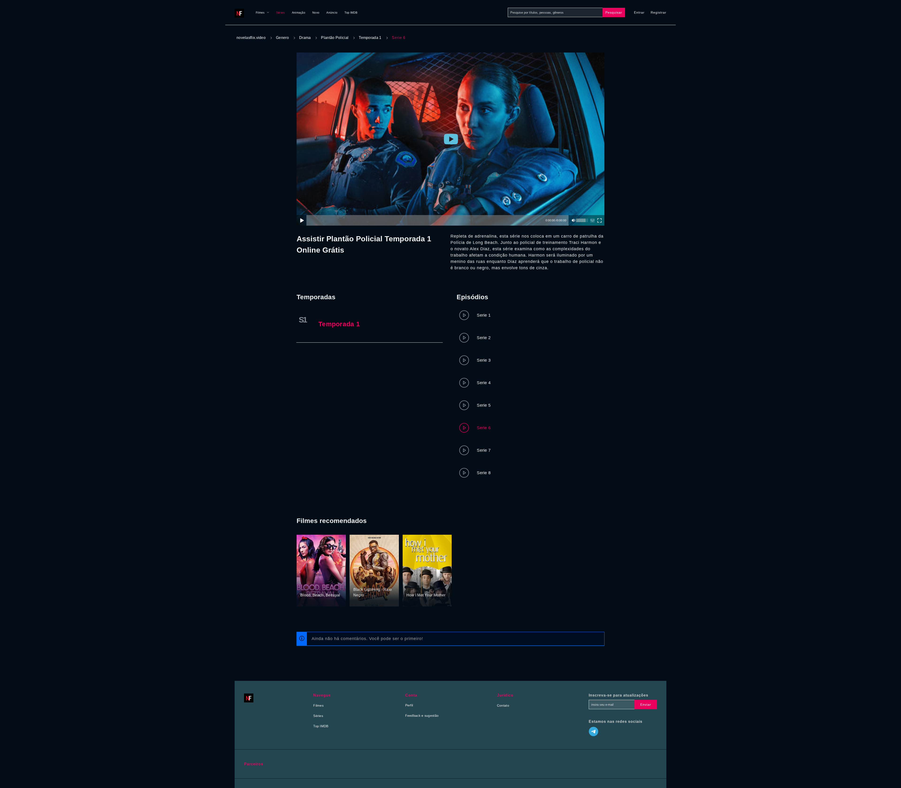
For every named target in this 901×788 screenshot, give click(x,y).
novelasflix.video (251, 38)
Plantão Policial (334, 38)
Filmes (260, 12)
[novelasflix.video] (240, 12)
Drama (305, 38)
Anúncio (331, 12)
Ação (357, 581)
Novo (315, 12)
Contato (503, 705)
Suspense (320, 586)
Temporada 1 (370, 38)
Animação (298, 12)
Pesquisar (613, 12)
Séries (280, 12)
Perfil (409, 705)
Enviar (645, 704)
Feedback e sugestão (422, 715)
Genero (282, 38)
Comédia (413, 586)
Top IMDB (350, 12)
